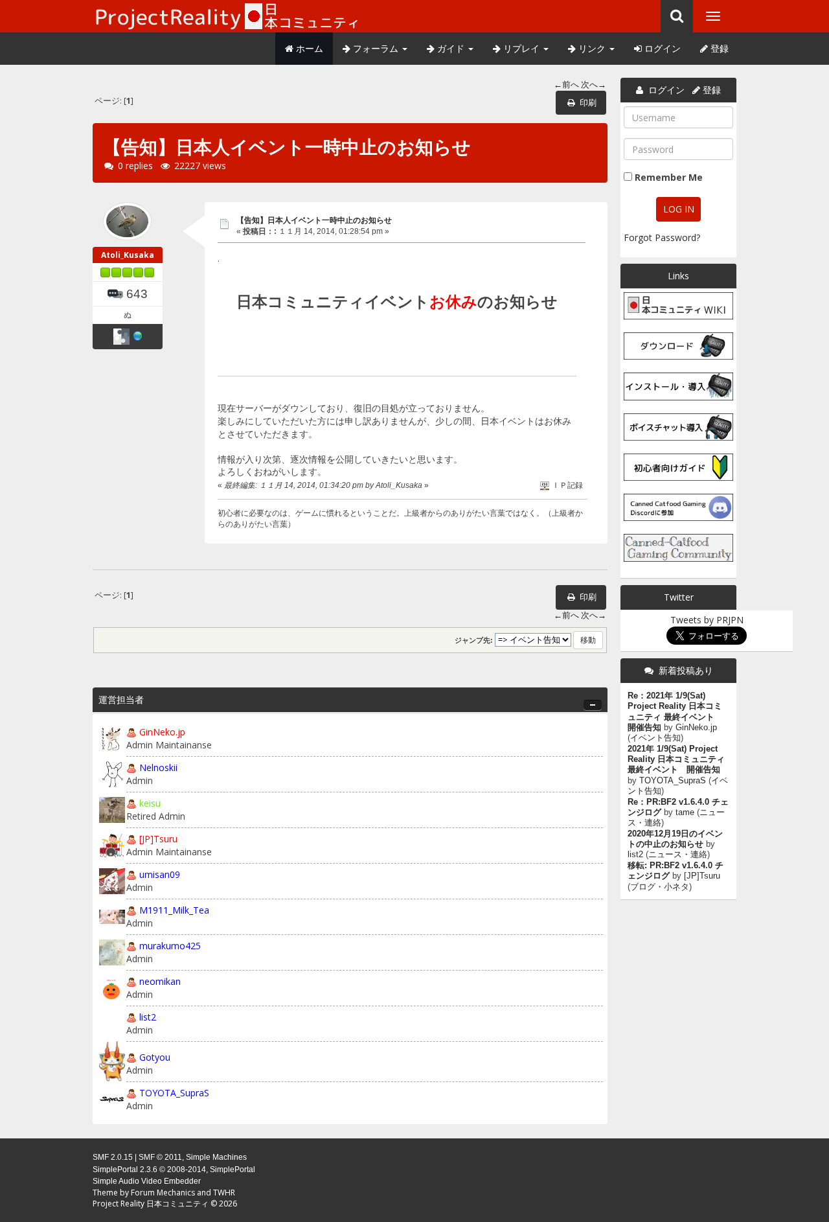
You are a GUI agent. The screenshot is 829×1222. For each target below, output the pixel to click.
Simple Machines (216, 1157)
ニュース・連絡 (677, 854)
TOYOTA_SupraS (174, 1093)
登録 (718, 48)
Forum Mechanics (163, 1192)
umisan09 (159, 874)
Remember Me (669, 177)
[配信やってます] (138, 335)
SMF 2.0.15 (113, 1157)
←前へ (566, 84)
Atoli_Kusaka (127, 254)
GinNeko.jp (162, 732)
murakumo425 (170, 946)
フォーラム (375, 48)
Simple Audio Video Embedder (147, 1181)
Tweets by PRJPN (707, 620)
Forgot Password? (662, 237)
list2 (147, 1017)
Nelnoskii (158, 767)
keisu (150, 803)
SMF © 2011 (160, 1157)
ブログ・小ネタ (659, 887)
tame (685, 812)
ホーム (308, 48)
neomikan (160, 981)
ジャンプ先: (474, 640)
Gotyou (154, 1057)
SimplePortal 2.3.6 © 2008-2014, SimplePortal (174, 1169)
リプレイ (521, 48)
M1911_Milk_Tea (174, 910)
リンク (592, 48)
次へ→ (593, 84)
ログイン (661, 48)
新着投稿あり (686, 670)
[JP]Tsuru (158, 839)
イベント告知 (655, 738)
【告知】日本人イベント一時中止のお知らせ (314, 220)
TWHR (224, 1192)
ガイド (451, 48)
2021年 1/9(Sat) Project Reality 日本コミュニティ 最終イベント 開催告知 (676, 759)
